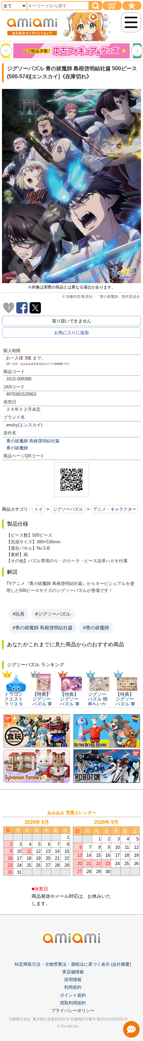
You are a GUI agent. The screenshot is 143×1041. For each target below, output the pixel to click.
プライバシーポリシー (72, 1010)
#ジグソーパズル (53, 614)
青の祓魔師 (17, 447)
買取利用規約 (73, 1002)
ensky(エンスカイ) (24, 424)
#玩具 (19, 614)
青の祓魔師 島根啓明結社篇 (33, 440)
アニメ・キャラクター (114, 509)
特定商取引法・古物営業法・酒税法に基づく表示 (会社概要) (73, 964)
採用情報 (72, 979)
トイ (38, 509)
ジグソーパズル (68, 509)
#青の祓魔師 (96, 627)
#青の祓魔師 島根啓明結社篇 (42, 627)
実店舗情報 (73, 971)
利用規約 (72, 987)
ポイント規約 (73, 995)
